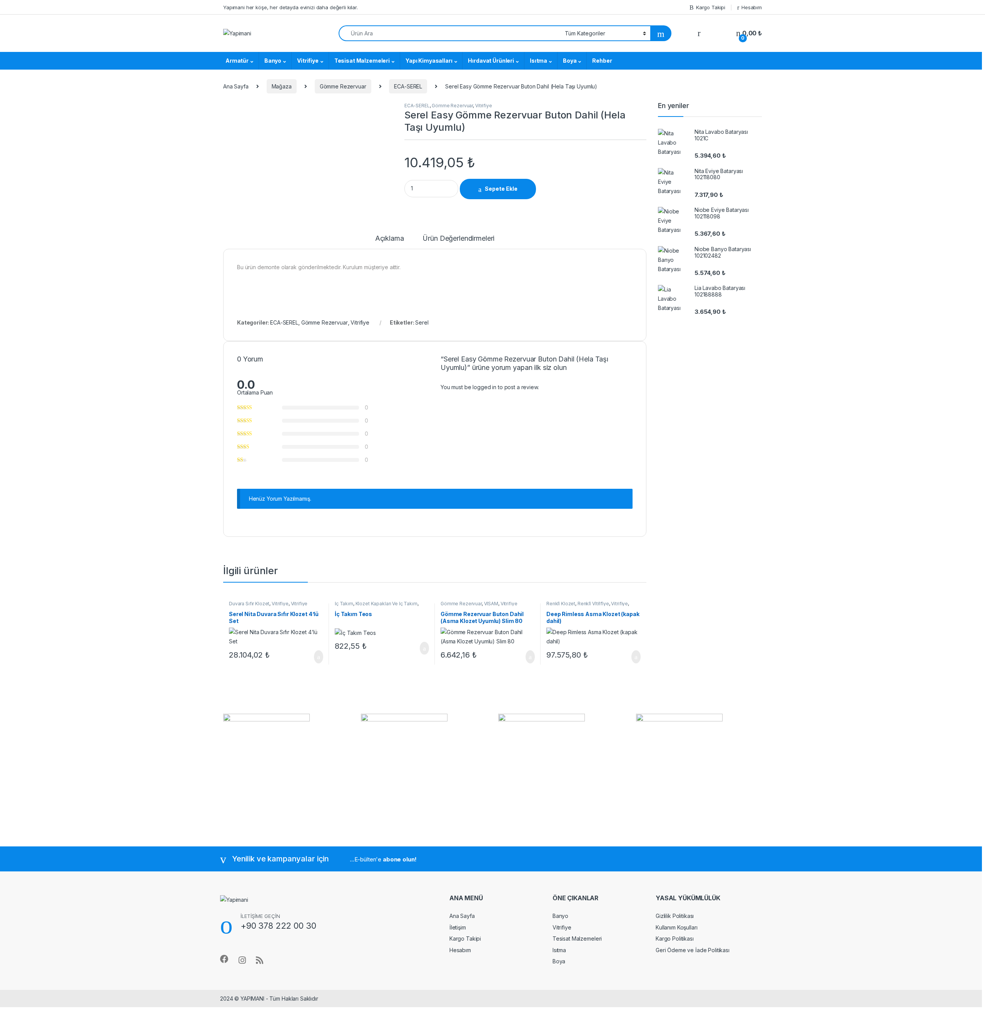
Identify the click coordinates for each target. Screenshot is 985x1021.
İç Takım (344, 603)
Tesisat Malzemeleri (362, 60)
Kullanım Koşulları (676, 927)
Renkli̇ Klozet (560, 603)
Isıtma (538, 60)
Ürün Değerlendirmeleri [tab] (458, 238)
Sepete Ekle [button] (314, 656)
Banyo (272, 60)
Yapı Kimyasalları (429, 60)
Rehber (602, 60)
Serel (421, 322)
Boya (569, 60)
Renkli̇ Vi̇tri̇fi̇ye (593, 603)
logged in (484, 387)
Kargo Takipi (710, 7)
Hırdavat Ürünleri (491, 60)
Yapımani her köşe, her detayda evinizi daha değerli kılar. (290, 7)
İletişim (457, 927)
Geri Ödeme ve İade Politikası (693, 950)
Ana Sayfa (236, 86)
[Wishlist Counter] (718, 33)
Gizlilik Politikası (675, 916)
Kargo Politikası (675, 938)
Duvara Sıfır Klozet (249, 603)
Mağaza (282, 86)
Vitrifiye (308, 60)
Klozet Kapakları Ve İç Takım (386, 603)
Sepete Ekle (501, 188)
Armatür (237, 60)
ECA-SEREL (408, 86)
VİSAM (491, 603)
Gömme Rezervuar (343, 86)
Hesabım (751, 7)
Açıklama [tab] (389, 238)
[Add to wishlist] (548, 189)
